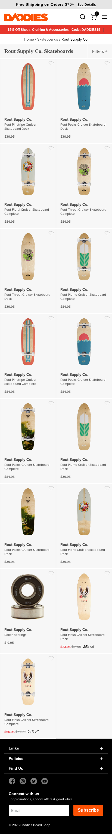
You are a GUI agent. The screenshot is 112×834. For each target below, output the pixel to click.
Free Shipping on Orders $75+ (56, 4)
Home (29, 39)
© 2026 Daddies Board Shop (29, 825)
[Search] (82, 17)
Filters (98, 51)
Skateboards (47, 39)
